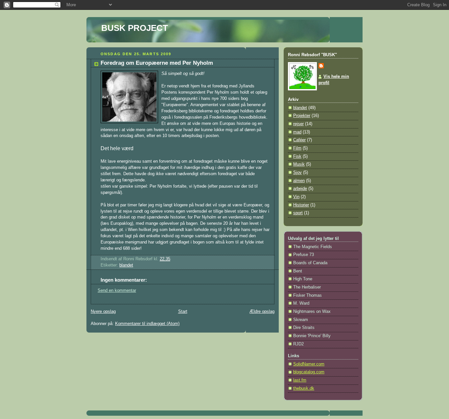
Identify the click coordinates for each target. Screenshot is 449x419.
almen (299, 180)
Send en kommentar (117, 290)
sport (298, 213)
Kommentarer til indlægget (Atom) (147, 323)
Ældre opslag (261, 311)
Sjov (297, 172)
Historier (301, 205)
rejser (298, 124)
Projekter (301, 115)
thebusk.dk (303, 388)
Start (182, 311)
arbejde (300, 188)
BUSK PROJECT (134, 28)
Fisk (297, 156)
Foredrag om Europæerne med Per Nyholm (157, 63)
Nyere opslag (103, 311)
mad (297, 132)
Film (297, 148)
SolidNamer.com (308, 364)
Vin (296, 197)
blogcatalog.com (308, 372)
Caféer (299, 140)
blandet (126, 265)
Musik (299, 164)
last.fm (299, 380)
